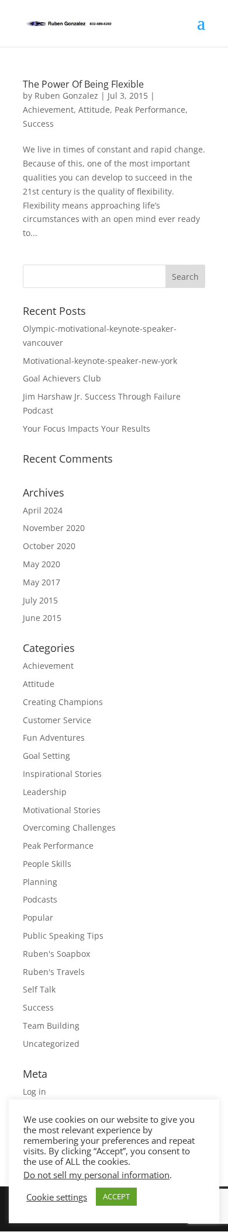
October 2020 (49, 545)
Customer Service (57, 720)
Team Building (51, 1025)
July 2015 (40, 600)
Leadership (45, 791)
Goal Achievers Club (62, 378)
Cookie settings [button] (56, 1197)
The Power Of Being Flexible (83, 84)
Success (38, 123)
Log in (34, 1091)
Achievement (48, 109)
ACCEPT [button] (116, 1196)
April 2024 (43, 510)
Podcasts (40, 899)
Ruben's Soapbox (56, 953)
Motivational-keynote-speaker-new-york (100, 360)
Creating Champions (63, 701)
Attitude (94, 109)
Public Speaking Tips (63, 935)
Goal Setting (46, 755)
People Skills (47, 863)
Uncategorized (51, 1043)
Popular (38, 917)
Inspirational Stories (62, 773)
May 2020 (41, 564)
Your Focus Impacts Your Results (86, 428)
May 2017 (41, 582)
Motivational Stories (62, 809)
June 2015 (42, 617)
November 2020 (54, 527)
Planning (40, 881)
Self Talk (39, 989)
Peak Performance (150, 109)
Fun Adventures (54, 737)
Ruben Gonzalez (66, 95)
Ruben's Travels (54, 971)
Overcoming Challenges (69, 827)
